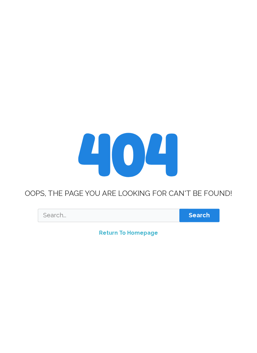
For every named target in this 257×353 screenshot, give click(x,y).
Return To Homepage (128, 233)
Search (199, 215)
